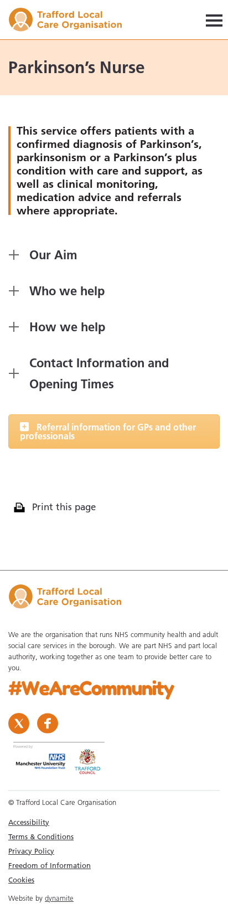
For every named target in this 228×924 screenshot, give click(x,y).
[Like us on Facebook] (47, 722)
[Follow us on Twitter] (20, 722)
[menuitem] (114, 822)
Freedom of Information (49, 865)
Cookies (21, 879)
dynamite (59, 898)
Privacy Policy (31, 850)
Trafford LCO (70, 21)
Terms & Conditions (41, 836)
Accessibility (28, 822)
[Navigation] (214, 19)
